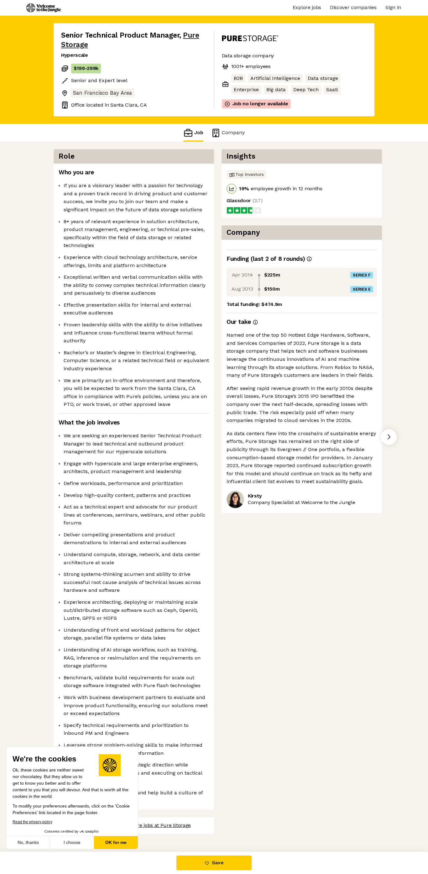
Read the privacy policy (32, 822)
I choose (72, 842)
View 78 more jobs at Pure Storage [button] (151, 825)
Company (233, 132)
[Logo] (43, 7)
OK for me (116, 842)
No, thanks (28, 842)
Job (198, 132)
